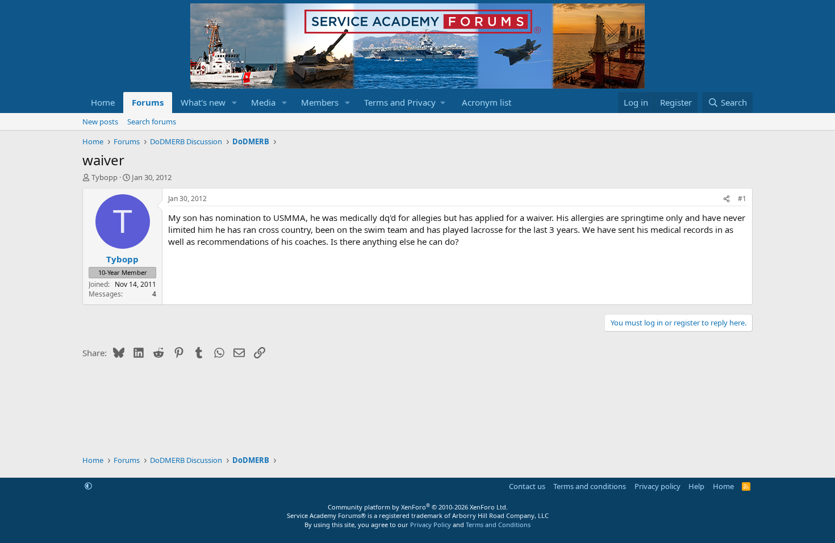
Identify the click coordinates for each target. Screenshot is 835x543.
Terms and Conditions (498, 524)
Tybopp (104, 177)
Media (263, 102)
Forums (148, 102)
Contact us (527, 486)
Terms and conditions (589, 486)
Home (103, 102)
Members (320, 102)
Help (696, 486)
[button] (235, 102)
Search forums (151, 121)
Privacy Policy (430, 524)
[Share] (726, 199)
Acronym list (486, 102)
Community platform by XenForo (418, 507)
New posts (100, 121)
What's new (203, 102)
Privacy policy (657, 486)
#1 (742, 198)
